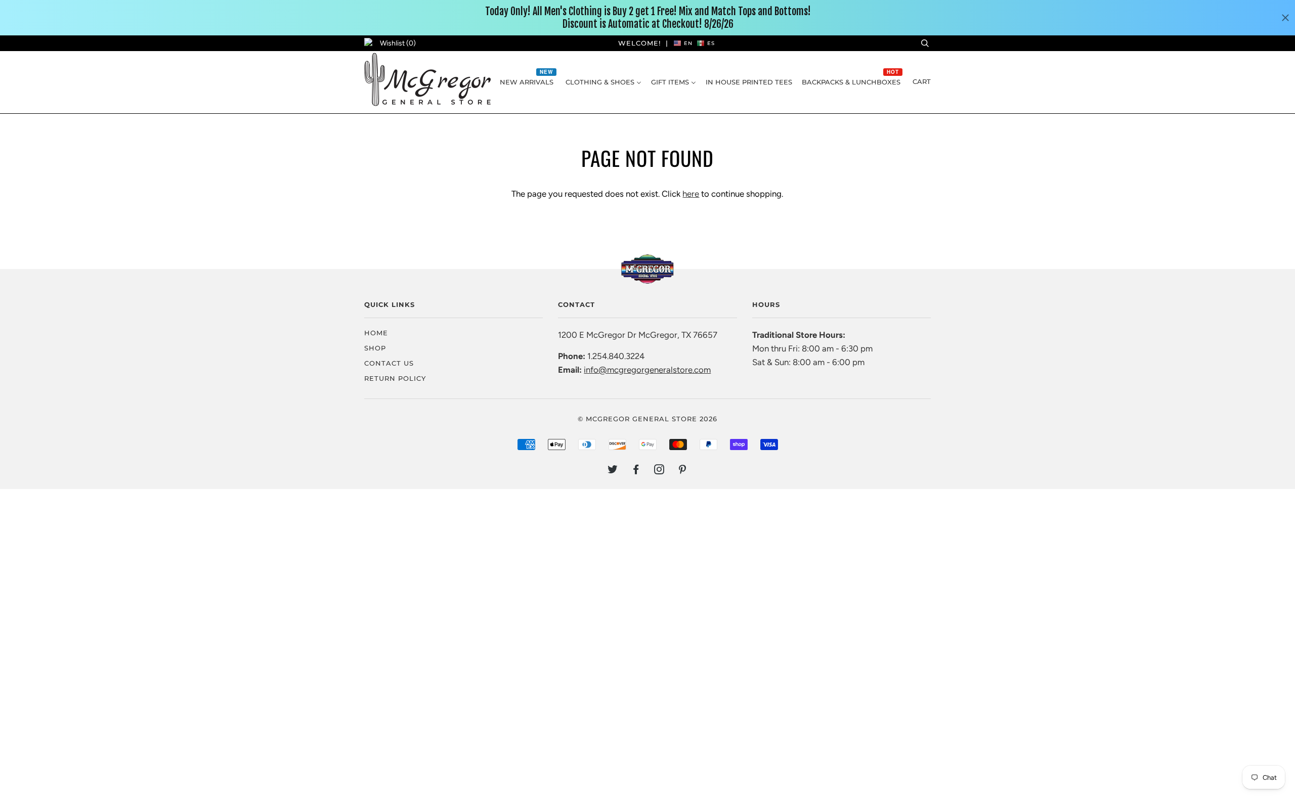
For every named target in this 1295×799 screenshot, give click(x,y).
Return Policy (395, 378)
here (690, 194)
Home (376, 333)
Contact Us (389, 363)
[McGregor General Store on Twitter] (613, 471)
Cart (922, 81)
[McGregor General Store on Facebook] (636, 471)
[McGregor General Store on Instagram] (659, 471)
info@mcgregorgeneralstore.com (647, 370)
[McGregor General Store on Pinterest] (682, 471)
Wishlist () (398, 43)
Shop (375, 348)
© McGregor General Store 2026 (647, 419)
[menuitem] (528, 82)
